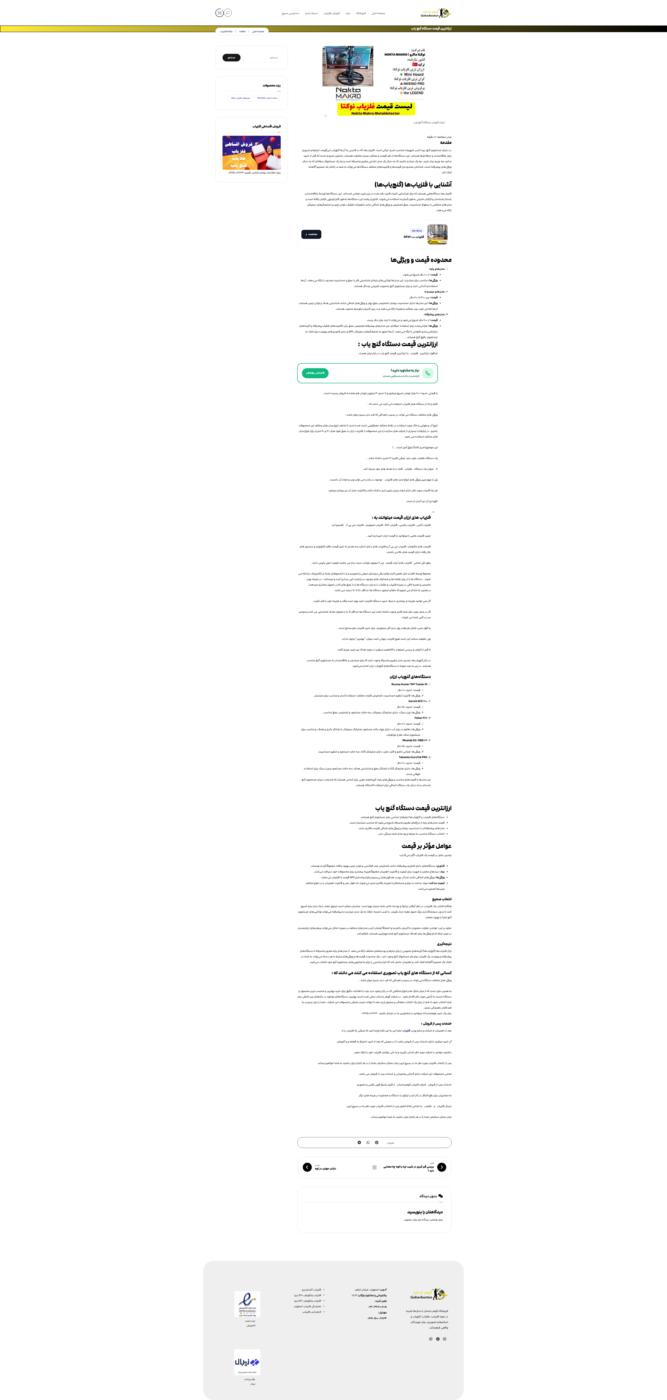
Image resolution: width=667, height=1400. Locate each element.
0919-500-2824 (377, 1318)
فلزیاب (406, 1031)
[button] (219, 13)
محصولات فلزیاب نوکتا (240, 98)
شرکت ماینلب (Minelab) (267, 98)
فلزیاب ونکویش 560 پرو (307, 1295)
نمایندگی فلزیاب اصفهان (307, 1306)
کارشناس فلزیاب (311, 1312)
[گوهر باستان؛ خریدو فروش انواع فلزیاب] (436, 13)
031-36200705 (377, 1307)
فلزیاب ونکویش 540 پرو (307, 1301)
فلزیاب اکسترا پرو (311, 1290)
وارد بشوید (410, 1220)
